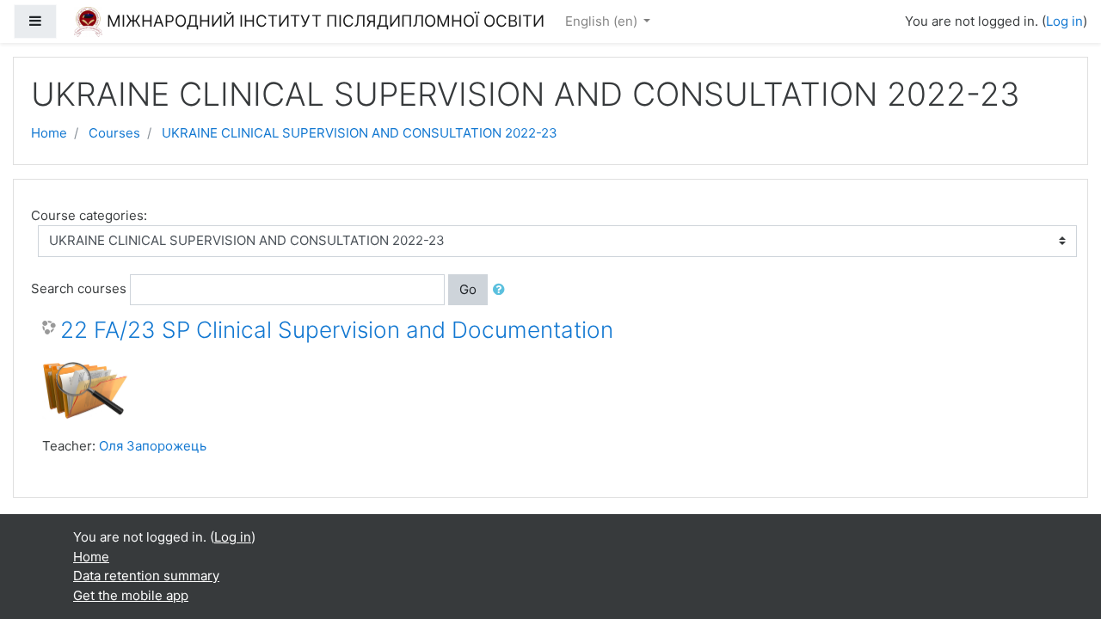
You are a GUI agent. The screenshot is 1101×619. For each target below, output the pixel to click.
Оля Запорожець (152, 446)
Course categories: (89, 215)
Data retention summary (146, 575)
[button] (502, 290)
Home (49, 133)
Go (468, 289)
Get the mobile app (130, 595)
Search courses (78, 288)
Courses (114, 133)
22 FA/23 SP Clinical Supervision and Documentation (336, 329)
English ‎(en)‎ (603, 21)
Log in (1064, 21)
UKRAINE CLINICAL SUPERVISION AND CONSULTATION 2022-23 (359, 133)
